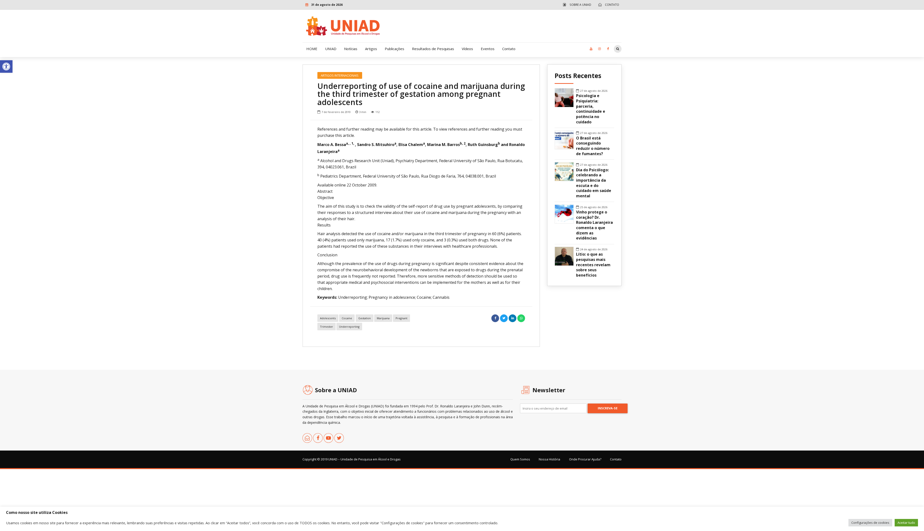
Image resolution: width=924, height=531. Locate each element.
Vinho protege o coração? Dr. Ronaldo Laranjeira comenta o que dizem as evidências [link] (594, 225)
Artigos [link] (371, 48)
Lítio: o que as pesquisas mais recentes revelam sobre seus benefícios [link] (593, 265)
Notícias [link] (350, 48)
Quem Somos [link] (520, 459)
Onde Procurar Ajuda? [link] (585, 459)
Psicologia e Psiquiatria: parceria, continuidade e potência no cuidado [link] (590, 108)
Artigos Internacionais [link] (340, 75)
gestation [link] (364, 318)
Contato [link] (508, 48)
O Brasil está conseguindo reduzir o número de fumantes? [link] (593, 146)
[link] (6, 66)
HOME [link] (311, 48)
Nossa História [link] (549, 459)
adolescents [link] (328, 318)
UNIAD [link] (330, 48)
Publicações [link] (394, 48)
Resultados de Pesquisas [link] (433, 48)
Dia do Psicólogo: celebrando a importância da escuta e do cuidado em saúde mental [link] (593, 183)
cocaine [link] (347, 318)
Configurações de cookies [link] (870, 522)
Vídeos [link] (467, 48)
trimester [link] (326, 326)
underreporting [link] (349, 326)
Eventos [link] (487, 48)
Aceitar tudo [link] (906, 522)
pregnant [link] (401, 318)
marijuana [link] (383, 318)
